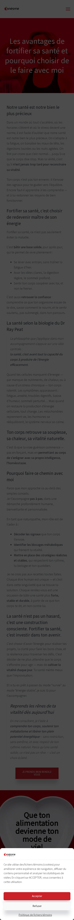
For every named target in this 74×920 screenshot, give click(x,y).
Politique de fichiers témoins (35, 915)
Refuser (37, 906)
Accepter (37, 896)
